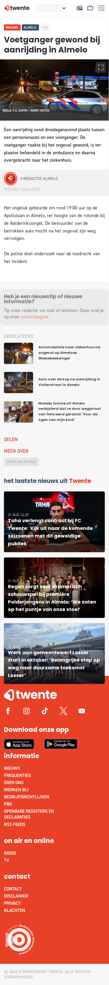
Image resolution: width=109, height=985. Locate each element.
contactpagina (34, 317)
